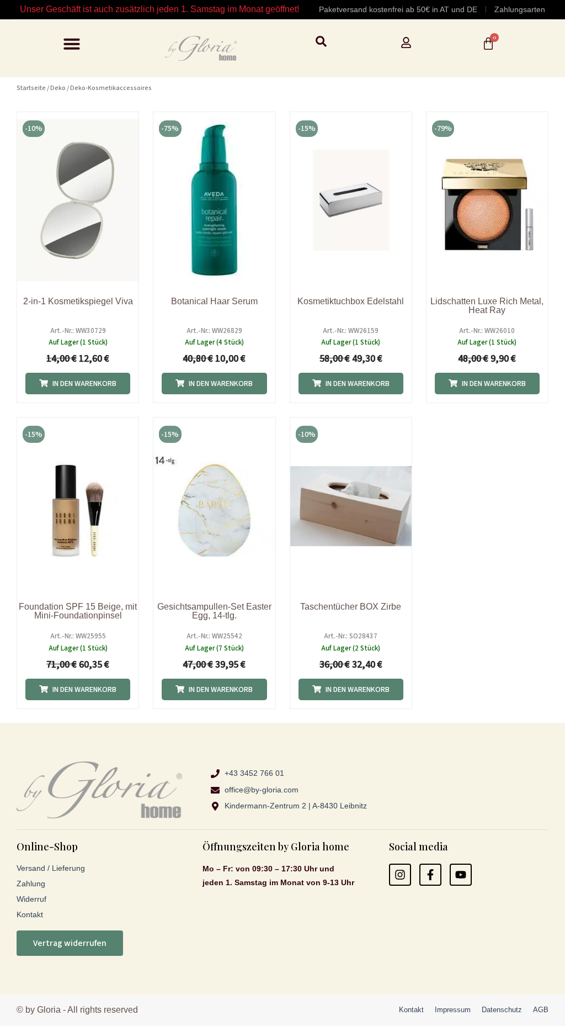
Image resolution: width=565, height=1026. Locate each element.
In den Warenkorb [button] (84, 383)
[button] (71, 43)
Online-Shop (47, 846)
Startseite (31, 88)
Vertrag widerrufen (69, 943)
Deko (58, 88)
